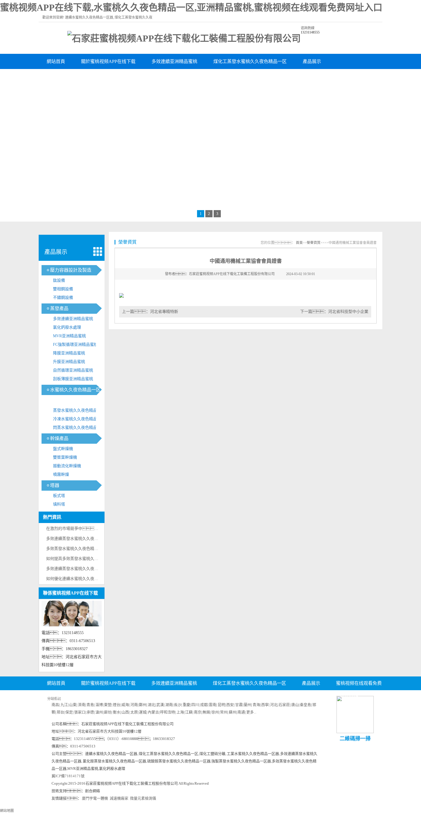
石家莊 (284, 705)
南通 (241, 712)
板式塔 (59, 496)
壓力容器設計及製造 (70, 270)
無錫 (206, 712)
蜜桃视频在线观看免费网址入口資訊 (83, 76)
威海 (125, 705)
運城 (142, 712)
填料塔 (59, 504)
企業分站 (349, 697)
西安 (230, 705)
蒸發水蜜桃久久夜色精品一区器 (79, 411)
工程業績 (179, 76)
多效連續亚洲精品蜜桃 (174, 61)
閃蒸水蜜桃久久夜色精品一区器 (79, 428)
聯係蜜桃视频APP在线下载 (232, 76)
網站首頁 (56, 61)
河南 (134, 705)
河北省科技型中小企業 (348, 311)
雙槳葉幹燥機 (65, 457)
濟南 (81, 705)
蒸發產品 (59, 308)
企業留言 (244, 697)
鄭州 (142, 705)
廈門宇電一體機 (95, 798)
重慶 (186, 705)
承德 (90, 712)
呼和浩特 (167, 712)
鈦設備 (59, 280)
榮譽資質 (145, 76)
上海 (180, 712)
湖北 (151, 705)
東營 (107, 705)
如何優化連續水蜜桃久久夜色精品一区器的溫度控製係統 (96, 579)
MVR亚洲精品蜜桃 (69, 336)
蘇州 (232, 712)
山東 (72, 705)
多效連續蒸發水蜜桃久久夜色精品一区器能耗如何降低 (94, 538)
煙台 (116, 705)
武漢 (160, 705)
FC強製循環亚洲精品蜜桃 (75, 344)
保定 (69, 712)
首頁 (299, 243)
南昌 (55, 705)
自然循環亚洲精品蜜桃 (73, 370)
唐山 (295, 705)
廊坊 (107, 712)
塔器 (54, 485)
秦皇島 (305, 705)
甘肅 (239, 705)
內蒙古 (153, 712)
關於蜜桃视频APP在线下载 (108, 61)
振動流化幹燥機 (67, 466)
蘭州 (247, 705)
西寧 (265, 705)
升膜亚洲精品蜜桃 (69, 362)
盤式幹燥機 (63, 449)
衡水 (116, 712)
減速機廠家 (119, 798)
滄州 (99, 712)
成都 (204, 705)
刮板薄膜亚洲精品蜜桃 (73, 379)
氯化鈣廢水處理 (67, 327)
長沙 (177, 705)
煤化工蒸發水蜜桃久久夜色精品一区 (250, 61)
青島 (90, 705)
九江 (64, 705)
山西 (125, 712)
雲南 (212, 705)
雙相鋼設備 (63, 289)
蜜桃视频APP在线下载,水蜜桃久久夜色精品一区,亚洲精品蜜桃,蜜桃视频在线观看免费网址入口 (191, 7)
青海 (256, 705)
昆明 (221, 705)
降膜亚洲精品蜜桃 (69, 353)
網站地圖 (7, 811)
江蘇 (188, 712)
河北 (274, 705)
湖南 (169, 705)
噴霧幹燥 (61, 474)
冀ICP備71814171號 (68, 776)
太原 (134, 712)
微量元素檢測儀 (143, 798)
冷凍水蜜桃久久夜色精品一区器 (79, 420)
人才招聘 (210, 697)
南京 (197, 712)
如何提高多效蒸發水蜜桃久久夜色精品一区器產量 (90, 559)
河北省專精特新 (164, 311)
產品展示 (312, 61)
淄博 (99, 705)
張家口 (79, 712)
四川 (195, 705)
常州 (223, 712)
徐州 (215, 712)
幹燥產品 (59, 438)
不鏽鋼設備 (63, 297)
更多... (251, 712)
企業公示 (176, 697)
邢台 (60, 712)
